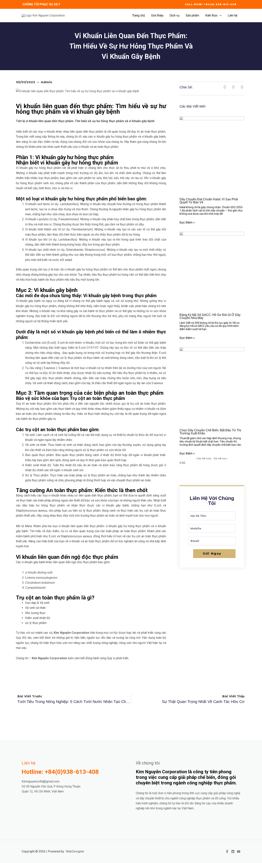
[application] (220, 15)
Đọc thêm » (187, 222)
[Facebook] (227, 851)
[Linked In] (233, 851)
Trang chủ (138, 15)
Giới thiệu (157, 15)
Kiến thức (211, 15)
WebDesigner (75, 851)
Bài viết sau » (221, 458)
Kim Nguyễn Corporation (71, 633)
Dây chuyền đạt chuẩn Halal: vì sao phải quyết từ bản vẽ (209, 201)
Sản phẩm (192, 15)
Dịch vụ (175, 15)
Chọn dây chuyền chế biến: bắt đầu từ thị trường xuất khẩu (210, 432)
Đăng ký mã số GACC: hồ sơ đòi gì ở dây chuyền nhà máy (210, 316)
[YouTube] (238, 851)
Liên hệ (232, 15)
